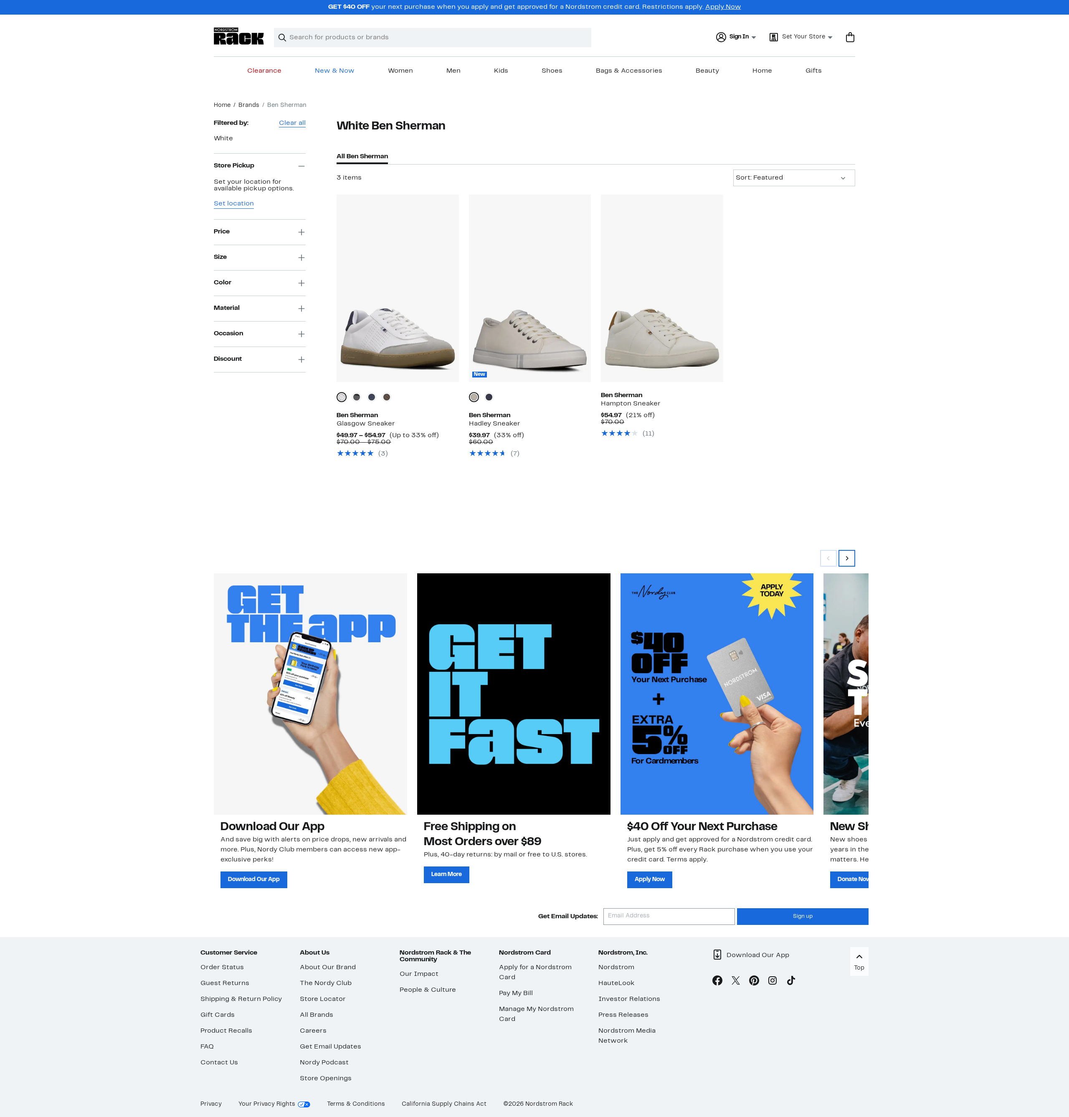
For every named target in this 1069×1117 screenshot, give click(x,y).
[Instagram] (773, 982)
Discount (228, 359)
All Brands (316, 1015)
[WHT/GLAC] (474, 397)
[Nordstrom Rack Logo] (239, 36)
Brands (248, 105)
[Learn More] (513, 694)
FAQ (207, 1047)
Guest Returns (224, 983)
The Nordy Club (326, 983)
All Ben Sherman (362, 157)
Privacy (211, 1104)
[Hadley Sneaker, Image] (530, 288)
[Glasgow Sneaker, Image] (398, 288)
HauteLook (616, 983)
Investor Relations (629, 999)
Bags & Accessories (629, 71)
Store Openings (326, 1079)
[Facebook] (717, 982)
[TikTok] (791, 982)
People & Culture (428, 990)
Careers (313, 1031)
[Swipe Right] (846, 558)
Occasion (228, 334)
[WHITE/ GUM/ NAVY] (341, 397)
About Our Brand (328, 967)
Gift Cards (217, 1015)
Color (222, 283)
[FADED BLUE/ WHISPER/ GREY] (489, 397)
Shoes (552, 71)
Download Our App (254, 879)
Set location (234, 204)
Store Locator (323, 999)
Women (400, 71)
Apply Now (723, 7)
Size (220, 257)
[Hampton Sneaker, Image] (662, 288)
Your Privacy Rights (266, 1104)
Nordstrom (616, 967)
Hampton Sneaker (631, 404)
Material (227, 308)
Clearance (264, 71)
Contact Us (219, 1063)
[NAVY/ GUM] (371, 397)
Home (762, 71)
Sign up (803, 916)
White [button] (223, 139)
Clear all (292, 123)
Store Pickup (234, 166)
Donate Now (854, 879)
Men (453, 71)
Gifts (814, 71)
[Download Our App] (310, 694)
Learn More (446, 874)
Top (859, 968)
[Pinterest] (754, 982)
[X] (736, 982)
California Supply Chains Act (444, 1104)
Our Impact (419, 974)
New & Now (335, 71)
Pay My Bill (516, 993)
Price (222, 232)
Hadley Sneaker (494, 424)
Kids (501, 71)
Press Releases (623, 1015)
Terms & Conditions (356, 1104)
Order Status (222, 967)
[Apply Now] (717, 694)
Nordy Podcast (324, 1063)
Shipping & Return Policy (241, 999)
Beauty (707, 71)
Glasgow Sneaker (366, 424)
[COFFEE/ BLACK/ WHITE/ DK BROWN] (386, 397)
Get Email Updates (330, 1047)
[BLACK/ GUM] (356, 397)
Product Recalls (226, 1031)
